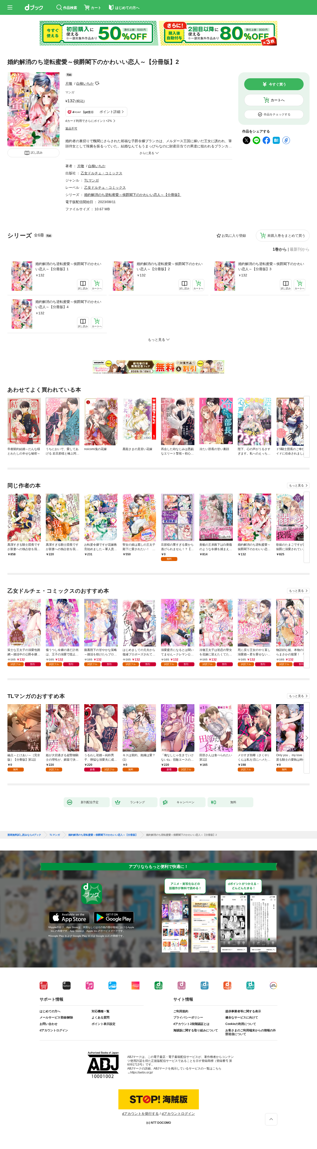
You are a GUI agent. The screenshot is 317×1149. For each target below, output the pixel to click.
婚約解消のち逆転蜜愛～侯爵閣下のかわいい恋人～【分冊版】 (132, 195)
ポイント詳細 (110, 112)
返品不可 (71, 128)
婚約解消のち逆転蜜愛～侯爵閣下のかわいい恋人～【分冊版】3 (271, 266)
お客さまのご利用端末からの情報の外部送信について (250, 1032)
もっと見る (296, 485)
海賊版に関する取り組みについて (195, 1030)
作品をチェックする (277, 114)
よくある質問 (100, 1017)
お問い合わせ (48, 1024)
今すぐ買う (277, 84)
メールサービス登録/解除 (56, 1017)
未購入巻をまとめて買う (286, 236)
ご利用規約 (180, 1011)
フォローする (97, 83)
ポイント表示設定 (103, 1024)
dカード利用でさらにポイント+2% (88, 121)
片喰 (68, 83)
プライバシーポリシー (188, 1017)
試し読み (37, 152)
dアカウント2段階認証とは (191, 1024)
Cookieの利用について (240, 1024)
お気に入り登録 (234, 236)
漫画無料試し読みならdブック (24, 835)
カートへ (278, 100)
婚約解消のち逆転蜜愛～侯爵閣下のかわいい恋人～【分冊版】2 (170, 266)
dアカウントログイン (54, 1030)
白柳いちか (85, 83)
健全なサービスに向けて (241, 1017)
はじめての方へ (50, 1011)
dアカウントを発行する (140, 1114)
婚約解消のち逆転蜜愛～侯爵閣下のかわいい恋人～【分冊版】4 (68, 304)
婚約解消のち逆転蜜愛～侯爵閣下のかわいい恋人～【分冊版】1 (68, 266)
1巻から (280, 249)
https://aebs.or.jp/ (141, 1072)
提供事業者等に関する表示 (243, 1011)
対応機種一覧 (100, 1011)
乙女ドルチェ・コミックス (101, 173)
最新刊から (300, 249)
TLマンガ (91, 180)
